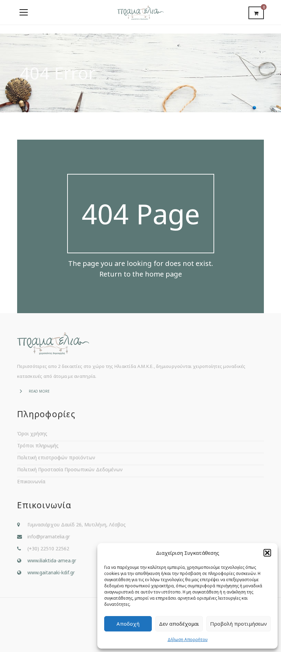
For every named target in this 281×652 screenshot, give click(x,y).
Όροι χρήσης (32, 433)
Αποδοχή (128, 623)
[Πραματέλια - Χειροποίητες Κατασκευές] (140, 12)
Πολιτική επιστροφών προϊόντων (56, 457)
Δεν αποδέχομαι (179, 623)
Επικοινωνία (31, 481)
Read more (39, 391)
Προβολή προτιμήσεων (238, 623)
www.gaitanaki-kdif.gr (51, 572)
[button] (267, 552)
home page (163, 274)
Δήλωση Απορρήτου (188, 639)
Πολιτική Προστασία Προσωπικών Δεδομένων (70, 469)
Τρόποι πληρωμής (38, 445)
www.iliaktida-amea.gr (51, 560)
